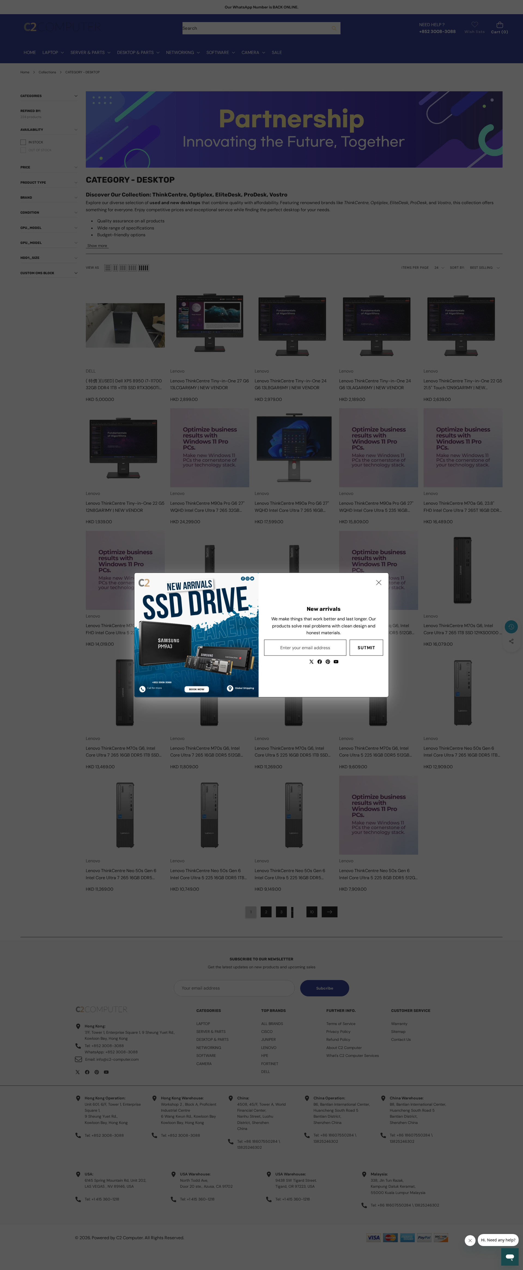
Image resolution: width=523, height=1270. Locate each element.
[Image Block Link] (197, 635)
